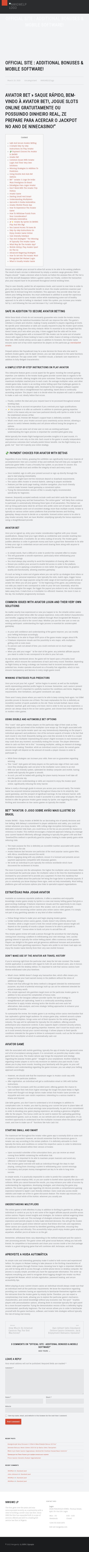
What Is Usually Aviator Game (22, 261)
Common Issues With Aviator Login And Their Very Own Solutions (22, 163)
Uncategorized (30, 80)
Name (8, 1397)
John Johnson (13, 1474)
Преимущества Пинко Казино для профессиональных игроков (28, 1454)
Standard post (22, 1471)
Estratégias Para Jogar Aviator (23, 185)
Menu (4, 3)
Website (8, 1406)
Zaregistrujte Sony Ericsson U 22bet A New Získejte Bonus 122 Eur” (32, 1444)
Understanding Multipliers (21, 199)
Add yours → (44, 1351)
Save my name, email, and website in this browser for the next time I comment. (37, 1416)
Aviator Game (15, 194)
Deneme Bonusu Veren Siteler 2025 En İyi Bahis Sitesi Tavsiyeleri (32, 1447)
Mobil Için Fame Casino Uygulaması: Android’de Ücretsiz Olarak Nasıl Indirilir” (37, 1451)
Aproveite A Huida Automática (22, 202)
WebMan (11, 1471)
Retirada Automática (18, 219)
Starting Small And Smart (20, 196)
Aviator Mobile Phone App (21, 205)
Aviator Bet (14, 157)
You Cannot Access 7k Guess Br (23, 227)
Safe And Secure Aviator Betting (23, 143)
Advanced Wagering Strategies (23, 253)
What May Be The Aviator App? (23, 244)
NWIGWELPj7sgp (47, 80)
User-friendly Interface (19, 236)
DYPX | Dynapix (28, 1544)
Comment (9, 1368)
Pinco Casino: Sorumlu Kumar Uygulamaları (24, 1458)
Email (49, 1397)
